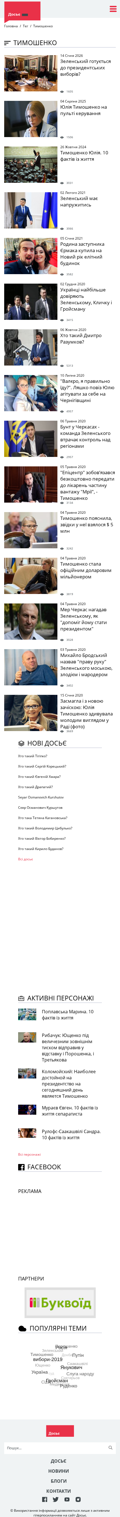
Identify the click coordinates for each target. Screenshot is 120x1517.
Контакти (58, 1491)
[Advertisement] (60, 927)
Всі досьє (25, 859)
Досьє (58, 1461)
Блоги (59, 1481)
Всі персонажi (29, 1154)
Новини (58, 1471)
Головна (11, 26)
